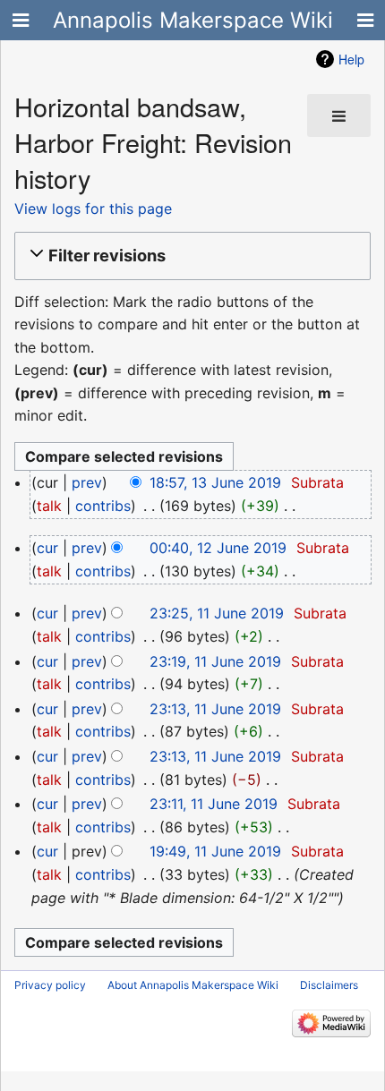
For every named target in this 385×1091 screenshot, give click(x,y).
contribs (103, 506)
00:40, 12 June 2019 (218, 548)
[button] (190, 256)
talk (49, 506)
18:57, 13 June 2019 (215, 482)
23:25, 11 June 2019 (217, 613)
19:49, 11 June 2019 (215, 851)
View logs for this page (93, 208)
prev (87, 482)
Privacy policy (50, 985)
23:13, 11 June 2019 (215, 709)
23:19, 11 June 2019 (215, 661)
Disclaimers (329, 985)
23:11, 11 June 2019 (214, 804)
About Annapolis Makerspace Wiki (192, 985)
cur (47, 548)
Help (351, 59)
